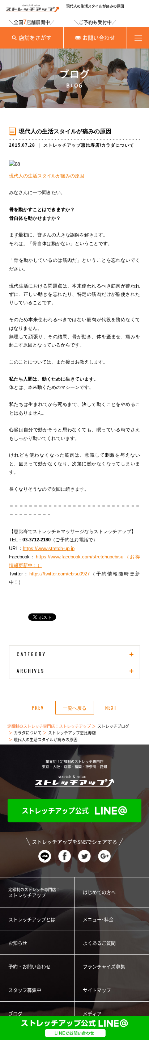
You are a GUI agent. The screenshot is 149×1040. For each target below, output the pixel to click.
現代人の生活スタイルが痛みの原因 (46, 176)
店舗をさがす (35, 38)
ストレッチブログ (113, 726)
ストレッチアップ (34, 893)
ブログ (15, 1013)
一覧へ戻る (74, 707)
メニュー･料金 (98, 919)
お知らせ (17, 943)
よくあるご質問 (99, 943)
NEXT (111, 707)
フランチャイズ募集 (104, 966)
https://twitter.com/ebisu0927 (59, 573)
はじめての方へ (99, 892)
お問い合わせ (98, 38)
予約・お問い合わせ (29, 966)
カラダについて (117, 145)
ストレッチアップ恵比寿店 (71, 145)
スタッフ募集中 (24, 990)
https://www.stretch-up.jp (48, 548)
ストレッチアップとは (31, 919)
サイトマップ (97, 990)
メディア (92, 1013)
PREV (38, 707)
